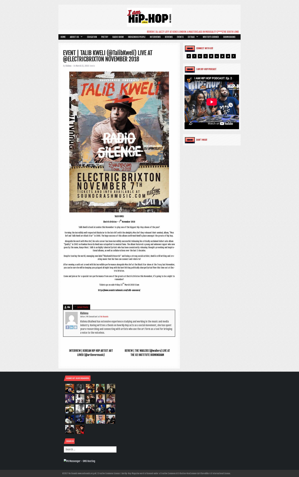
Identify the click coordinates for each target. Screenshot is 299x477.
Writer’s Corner (211, 36)
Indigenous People (136, 36)
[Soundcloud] (228, 56)
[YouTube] (222, 56)
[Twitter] (189, 56)
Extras (191, 36)
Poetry (104, 36)
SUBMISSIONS (229, 36)
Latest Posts (82, 307)
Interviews (155, 36)
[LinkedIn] (71, 327)
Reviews (169, 36)
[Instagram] (75, 327)
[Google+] (200, 56)
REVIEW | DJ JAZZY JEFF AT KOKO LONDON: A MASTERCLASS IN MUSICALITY (170, 31)
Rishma (68, 66)
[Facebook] (67, 327)
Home (63, 36)
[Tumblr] (233, 56)
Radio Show (118, 36)
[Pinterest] (211, 56)
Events (180, 36)
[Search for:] (90, 449)
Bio (68, 307)
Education (92, 36)
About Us (74, 36)
